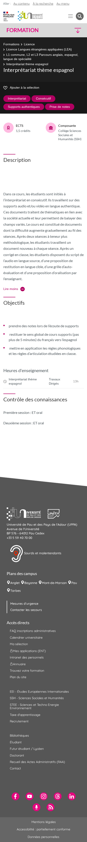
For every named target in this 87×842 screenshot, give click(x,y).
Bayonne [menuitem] (30, 583)
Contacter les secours (26, 610)
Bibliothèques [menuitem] (19, 736)
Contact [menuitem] (15, 768)
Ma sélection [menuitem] (19, 644)
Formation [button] (22, 30)
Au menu (62, 4)
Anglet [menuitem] (15, 583)
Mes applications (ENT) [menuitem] (29, 651)
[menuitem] (15, 796)
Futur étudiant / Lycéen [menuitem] (27, 749)
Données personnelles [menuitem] (43, 837)
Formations (11, 44)
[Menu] (70, 16)
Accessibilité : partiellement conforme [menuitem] (43, 829)
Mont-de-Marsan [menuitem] (54, 583)
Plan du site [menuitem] (18, 677)
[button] (74, 30)
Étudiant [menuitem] (16, 742)
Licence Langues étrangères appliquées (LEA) (39, 49)
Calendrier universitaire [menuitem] (26, 638)
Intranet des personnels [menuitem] (27, 657)
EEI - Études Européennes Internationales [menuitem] (39, 692)
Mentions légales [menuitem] (43, 822)
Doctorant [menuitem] (17, 755)
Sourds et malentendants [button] (42, 553)
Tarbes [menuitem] (15, 591)
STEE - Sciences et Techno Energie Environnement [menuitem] (34, 706)
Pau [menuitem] (74, 583)
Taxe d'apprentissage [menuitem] (25, 715)
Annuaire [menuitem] (19, 664)
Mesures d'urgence (24, 604)
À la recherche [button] (43, 4)
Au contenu (21, 4)
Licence (29, 44)
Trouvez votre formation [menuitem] (27, 671)
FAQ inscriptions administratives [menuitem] (33, 631)
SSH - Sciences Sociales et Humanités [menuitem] (37, 698)
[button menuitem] (80, 16)
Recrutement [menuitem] (19, 721)
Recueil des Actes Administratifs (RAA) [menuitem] (37, 762)
